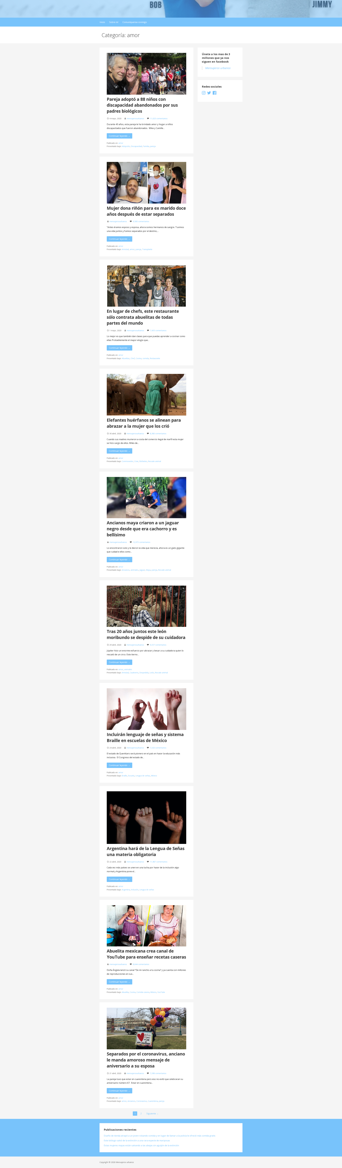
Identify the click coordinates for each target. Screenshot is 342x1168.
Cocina (138, 358)
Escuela (131, 775)
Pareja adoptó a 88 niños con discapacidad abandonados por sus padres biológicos (142, 105)
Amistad (125, 249)
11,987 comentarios (158, 861)
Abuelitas (126, 358)
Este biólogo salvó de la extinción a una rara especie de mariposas (137, 1140)
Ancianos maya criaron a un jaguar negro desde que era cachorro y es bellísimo (143, 529)
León (152, 672)
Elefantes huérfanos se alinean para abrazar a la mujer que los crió (144, 423)
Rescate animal (154, 461)
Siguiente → (152, 1113)
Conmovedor (127, 461)
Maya (148, 570)
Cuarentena (153, 1101)
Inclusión (134, 889)
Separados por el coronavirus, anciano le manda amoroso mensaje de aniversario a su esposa (146, 1060)
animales (134, 570)
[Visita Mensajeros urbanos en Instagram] (203, 93)
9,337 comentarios (158, 645)
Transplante (147, 249)
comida (146, 358)
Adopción (126, 146)
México (154, 775)
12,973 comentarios (141, 542)
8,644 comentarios (141, 964)
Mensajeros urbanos (217, 68)
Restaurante (155, 358)
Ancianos (126, 570)
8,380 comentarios (158, 433)
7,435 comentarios (158, 330)
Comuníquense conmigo (135, 22)
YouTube (161, 992)
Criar (136, 461)
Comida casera (143, 992)
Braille (124, 775)
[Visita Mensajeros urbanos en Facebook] (214, 93)
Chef (133, 358)
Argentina (126, 889)
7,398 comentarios (158, 1073)
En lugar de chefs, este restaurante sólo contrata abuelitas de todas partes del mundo (143, 317)
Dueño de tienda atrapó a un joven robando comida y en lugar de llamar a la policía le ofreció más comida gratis (159, 1135)
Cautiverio (134, 672)
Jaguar (142, 570)
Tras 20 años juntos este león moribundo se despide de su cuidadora (146, 634)
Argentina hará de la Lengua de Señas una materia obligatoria (145, 851)
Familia (146, 146)
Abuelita (125, 992)
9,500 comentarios (141, 221)
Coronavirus (141, 1101)
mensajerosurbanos (135, 118)
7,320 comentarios (158, 747)
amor (120, 143)
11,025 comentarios (159, 118)
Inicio (102, 22)
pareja (153, 146)
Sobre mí (113, 22)
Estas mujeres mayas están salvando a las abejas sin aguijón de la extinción (141, 1145)
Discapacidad (136, 146)
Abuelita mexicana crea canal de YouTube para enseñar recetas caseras (146, 954)
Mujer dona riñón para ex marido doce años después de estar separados (146, 211)
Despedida (144, 672)
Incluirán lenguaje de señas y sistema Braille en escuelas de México (145, 737)
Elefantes (143, 461)
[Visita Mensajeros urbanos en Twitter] (209, 93)
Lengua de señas (142, 775)
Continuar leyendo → (119, 135)
